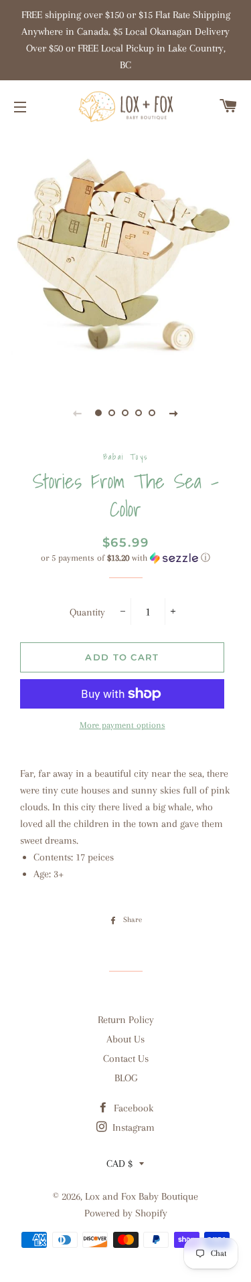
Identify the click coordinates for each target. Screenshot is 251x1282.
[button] (125, 558)
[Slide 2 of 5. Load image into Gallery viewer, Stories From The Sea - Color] (112, 413)
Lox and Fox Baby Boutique (141, 1196)
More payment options (122, 725)
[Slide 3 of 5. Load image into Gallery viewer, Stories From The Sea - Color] (126, 413)
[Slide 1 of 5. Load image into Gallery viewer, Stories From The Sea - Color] (99, 413)
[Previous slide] (77, 413)
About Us (125, 1039)
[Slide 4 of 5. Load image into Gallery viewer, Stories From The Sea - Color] (139, 413)
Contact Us (126, 1058)
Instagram (132, 1127)
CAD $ (119, 1164)
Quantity (87, 612)
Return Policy (126, 1020)
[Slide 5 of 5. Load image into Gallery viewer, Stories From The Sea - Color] (152, 413)
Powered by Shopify (125, 1213)
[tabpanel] (125, 255)
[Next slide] (174, 413)
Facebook (132, 1108)
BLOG (125, 1078)
